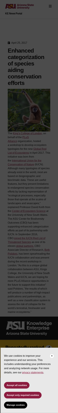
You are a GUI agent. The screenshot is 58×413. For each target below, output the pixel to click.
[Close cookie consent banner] (52, 356)
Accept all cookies (17, 385)
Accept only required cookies (23, 395)
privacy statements (32, 372)
